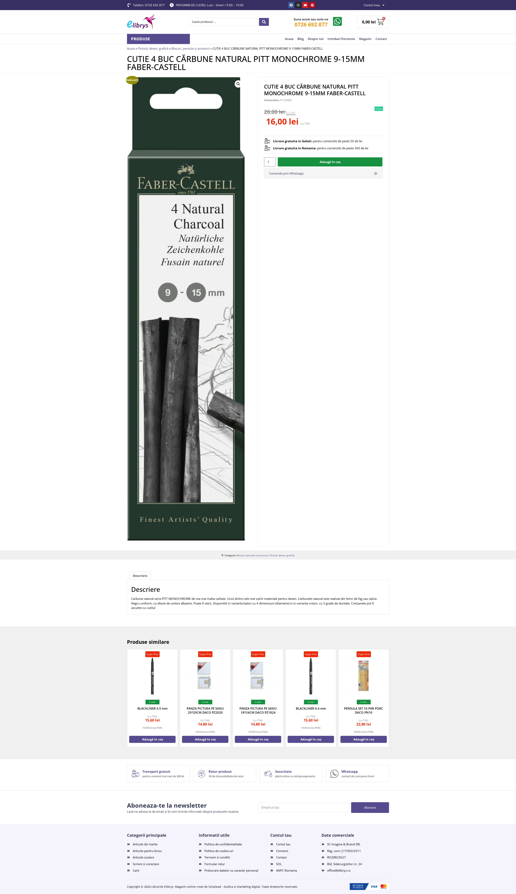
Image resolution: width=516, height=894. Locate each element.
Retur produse (220, 771)
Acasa (289, 39)
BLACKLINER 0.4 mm (311, 708)
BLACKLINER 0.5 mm (152, 708)
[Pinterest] (312, 5)
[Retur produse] (202, 774)
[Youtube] (305, 5)
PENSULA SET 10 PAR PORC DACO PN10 (363, 710)
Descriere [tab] (140, 576)
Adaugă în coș (330, 162)
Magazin (365, 39)
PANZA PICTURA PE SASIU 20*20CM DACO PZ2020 (205, 710)
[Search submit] (264, 22)
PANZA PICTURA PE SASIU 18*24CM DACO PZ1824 (258, 710)
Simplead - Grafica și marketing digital (234, 887)
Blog (301, 39)
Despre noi (316, 39)
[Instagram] (298, 5)
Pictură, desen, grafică (153, 48)
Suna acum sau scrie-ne (311, 19)
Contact (381, 39)
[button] (238, 84)
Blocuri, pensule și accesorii (190, 48)
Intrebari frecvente (341, 39)
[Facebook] (291, 5)
